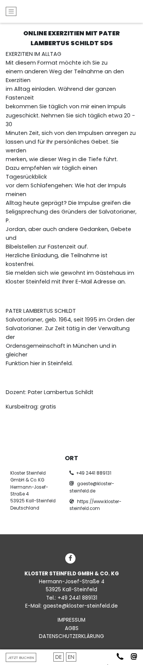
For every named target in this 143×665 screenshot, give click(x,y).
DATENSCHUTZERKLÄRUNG (71, 636)
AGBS (72, 628)
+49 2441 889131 (93, 473)
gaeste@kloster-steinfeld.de (80, 606)
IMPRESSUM (71, 620)
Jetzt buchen (21, 657)
